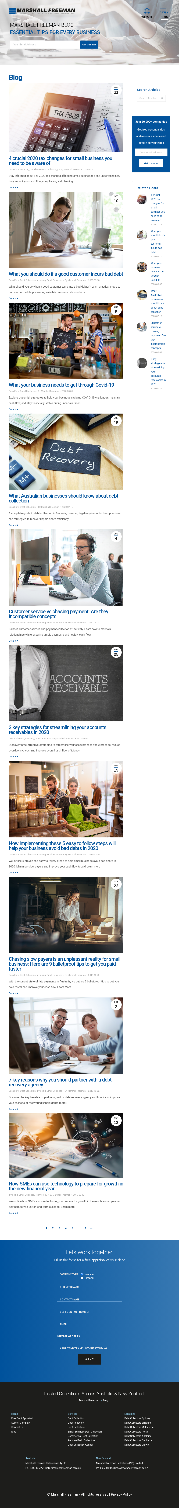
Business (89, 1274)
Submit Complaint (21, 1422)
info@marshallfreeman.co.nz (131, 1468)
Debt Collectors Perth (136, 1431)
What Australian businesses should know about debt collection (63, 498)
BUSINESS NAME (67, 1284)
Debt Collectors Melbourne (139, 1427)
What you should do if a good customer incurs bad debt (66, 274)
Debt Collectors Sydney (137, 1418)
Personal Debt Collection (81, 1440)
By (71, 169)
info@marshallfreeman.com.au (63, 1468)
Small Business (38, 169)
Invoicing (24, 169)
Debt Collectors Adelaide (138, 1436)
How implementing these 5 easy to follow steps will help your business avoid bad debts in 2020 (62, 846)
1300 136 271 (37, 1468)
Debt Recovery (76, 1422)
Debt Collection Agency (80, 1444)
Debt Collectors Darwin (136, 1444)
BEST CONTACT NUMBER (71, 1309)
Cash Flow (14, 169)
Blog (13, 1431)
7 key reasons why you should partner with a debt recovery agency (60, 1082)
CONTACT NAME (67, 1296)
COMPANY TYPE (68, 1274)
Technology (52, 169)
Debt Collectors (76, 1427)
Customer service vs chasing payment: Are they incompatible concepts (58, 614)
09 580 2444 (107, 1468)
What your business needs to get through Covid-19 (61, 384)
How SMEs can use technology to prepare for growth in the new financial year (66, 1186)
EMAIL (62, 1321)
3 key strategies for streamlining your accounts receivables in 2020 (57, 730)
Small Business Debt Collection (85, 1431)
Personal (89, 1277)
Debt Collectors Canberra (138, 1440)
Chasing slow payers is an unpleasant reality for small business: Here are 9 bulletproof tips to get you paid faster (64, 964)
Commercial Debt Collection (83, 1436)
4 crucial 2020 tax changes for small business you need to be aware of (60, 161)
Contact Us (17, 1427)
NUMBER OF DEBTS (68, 1333)
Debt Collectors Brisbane (138, 1422)
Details (12, 187)
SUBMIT (89, 1359)
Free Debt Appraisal (22, 1418)
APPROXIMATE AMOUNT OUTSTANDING (80, 1345)
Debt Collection (28, 280)
